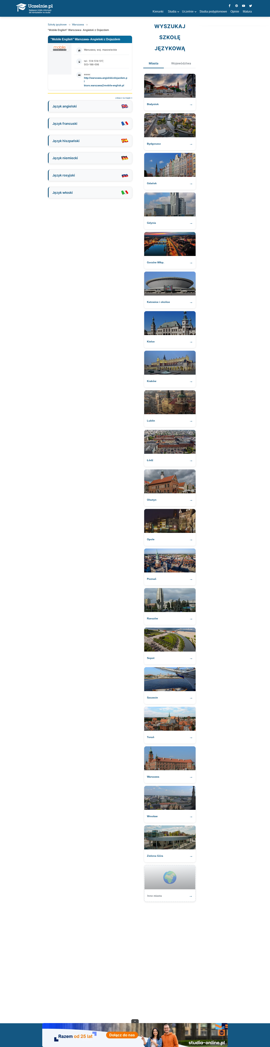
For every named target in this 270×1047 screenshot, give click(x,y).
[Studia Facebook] (229, 6)
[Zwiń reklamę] (135, 1021)
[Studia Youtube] (243, 6)
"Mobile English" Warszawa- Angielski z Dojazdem (85, 39)
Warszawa (78, 24)
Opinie (235, 11)
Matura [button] (247, 11)
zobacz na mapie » (123, 98)
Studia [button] (172, 11)
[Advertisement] (135, 960)
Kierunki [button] (158, 11)
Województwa (181, 63)
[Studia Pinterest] (236, 6)
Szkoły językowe (57, 24)
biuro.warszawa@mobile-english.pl (104, 85)
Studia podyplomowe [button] (213, 11)
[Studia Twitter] (250, 6)
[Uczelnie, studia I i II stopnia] (34, 8)
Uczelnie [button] (188, 11)
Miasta (153, 63)
